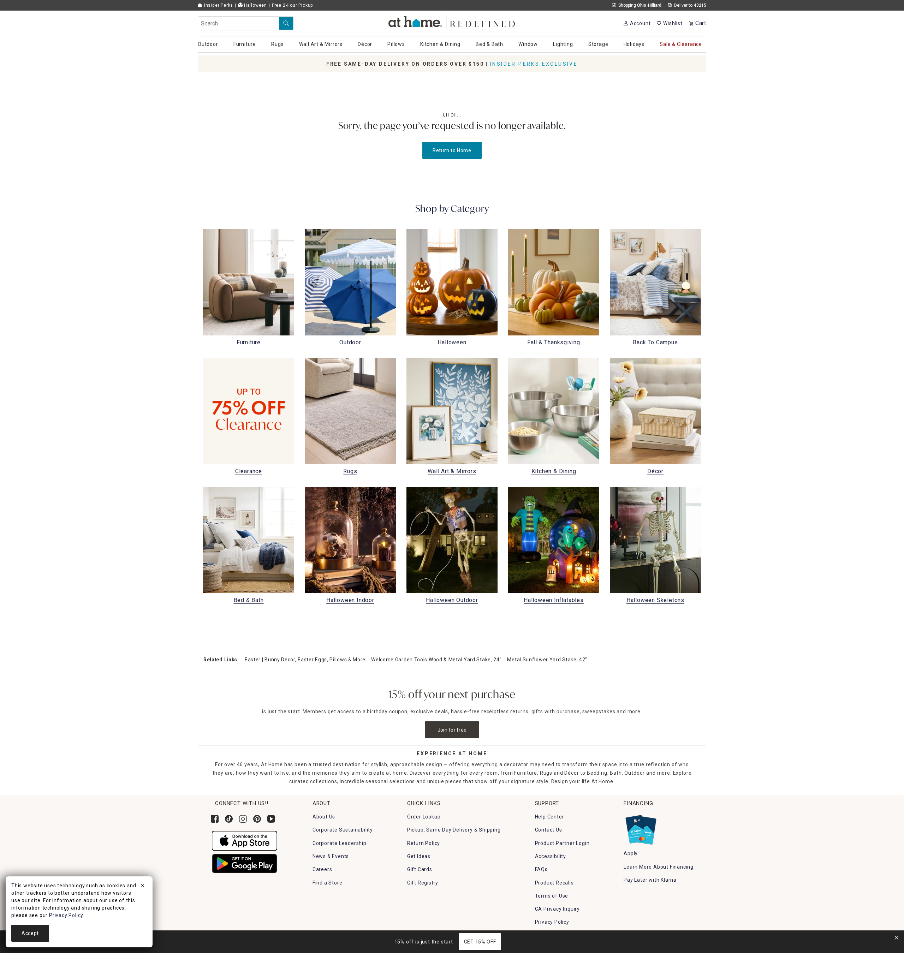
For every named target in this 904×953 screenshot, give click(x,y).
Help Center (549, 817)
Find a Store (328, 883)
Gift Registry (422, 883)
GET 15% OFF (480, 942)
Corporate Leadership (340, 843)
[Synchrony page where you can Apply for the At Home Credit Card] (640, 828)
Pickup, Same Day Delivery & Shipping (454, 830)
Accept (30, 933)
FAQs (541, 869)
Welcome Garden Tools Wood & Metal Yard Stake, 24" (436, 659)
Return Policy (423, 843)
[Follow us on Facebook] (215, 819)
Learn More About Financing (659, 867)
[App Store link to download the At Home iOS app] (244, 840)
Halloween (255, 5)
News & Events (331, 856)
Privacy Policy (552, 922)
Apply (631, 853)
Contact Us (548, 830)
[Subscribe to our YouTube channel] (271, 819)
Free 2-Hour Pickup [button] (292, 5)
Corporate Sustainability (343, 830)
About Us (324, 817)
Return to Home (452, 150)
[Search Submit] (286, 23)
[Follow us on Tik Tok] (229, 819)
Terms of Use (552, 896)
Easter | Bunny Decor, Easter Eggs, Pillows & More (305, 659)
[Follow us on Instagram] (243, 819)
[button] (452, 21)
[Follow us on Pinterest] (257, 819)
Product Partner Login (562, 843)
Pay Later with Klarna (650, 880)
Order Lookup (424, 817)
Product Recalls (554, 883)
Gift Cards (419, 869)
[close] (142, 886)
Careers (322, 869)
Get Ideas (418, 856)
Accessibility (550, 856)
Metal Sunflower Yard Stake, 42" (547, 659)
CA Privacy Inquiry (557, 909)
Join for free (452, 730)
